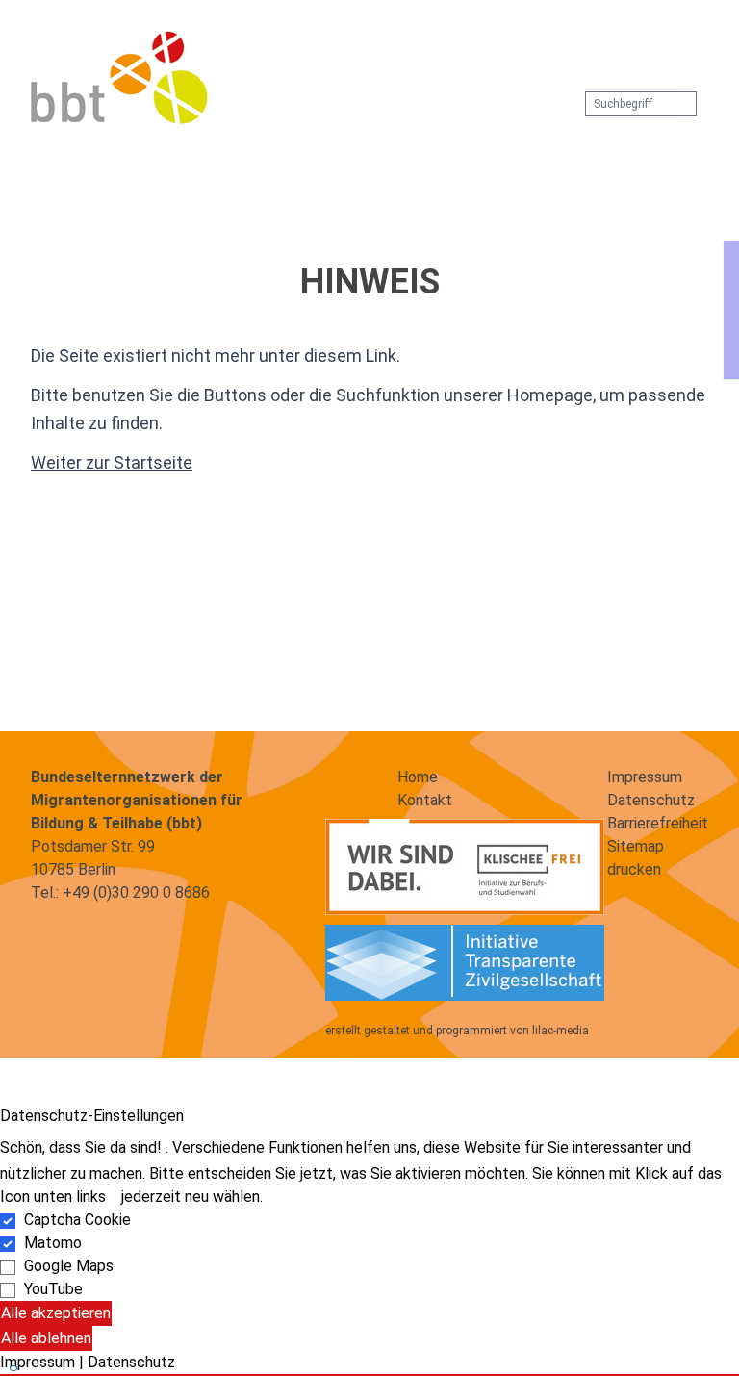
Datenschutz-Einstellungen (92, 1116)
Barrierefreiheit (657, 823)
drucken (634, 869)
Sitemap (635, 846)
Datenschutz (651, 800)
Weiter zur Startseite (111, 462)
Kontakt (424, 800)
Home (417, 777)
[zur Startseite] (119, 77)
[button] (354, 50)
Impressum (644, 777)
